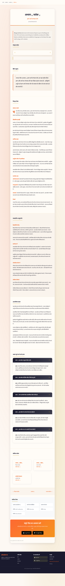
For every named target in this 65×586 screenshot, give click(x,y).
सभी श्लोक (19, 561)
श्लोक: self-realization (18, 509)
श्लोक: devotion (30, 509)
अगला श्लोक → (49, 491)
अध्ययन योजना (44, 504)
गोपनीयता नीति (52, 556)
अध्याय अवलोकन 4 (17, 504)
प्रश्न (18, 563)
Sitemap (51, 563)
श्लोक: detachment (17, 513)
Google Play (39, 532)
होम (3, 2)
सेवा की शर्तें (51, 559)
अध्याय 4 (10, 2)
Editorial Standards (54, 561)
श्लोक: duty (43, 509)
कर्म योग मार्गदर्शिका (30, 504)
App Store (27, 532)
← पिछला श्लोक (16, 491)
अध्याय (6, 2)
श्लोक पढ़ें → (17, 466)
